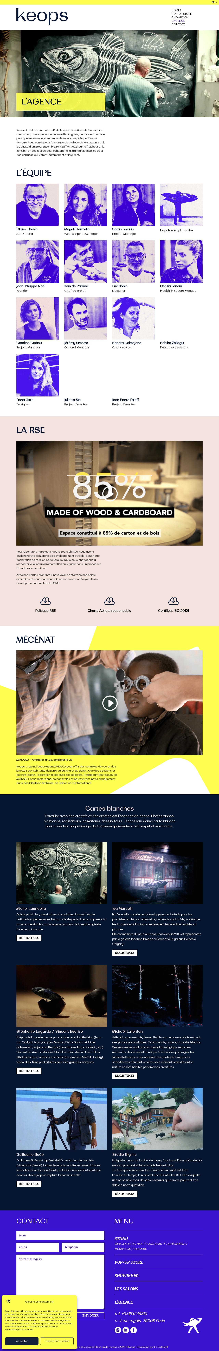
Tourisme (140, 1249)
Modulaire (123, 1249)
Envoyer (90, 1315)
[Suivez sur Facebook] (133, 1330)
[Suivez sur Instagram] (118, 1330)
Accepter (22, 1341)
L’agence (178, 21)
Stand (176, 10)
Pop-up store (182, 14)
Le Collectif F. (161, 1347)
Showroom (180, 17)
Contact (178, 24)
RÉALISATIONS (29, 937)
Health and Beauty (151, 1244)
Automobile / (177, 1244)
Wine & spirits (124, 1244)
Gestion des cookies (56, 1341)
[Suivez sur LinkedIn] (126, 1330)
